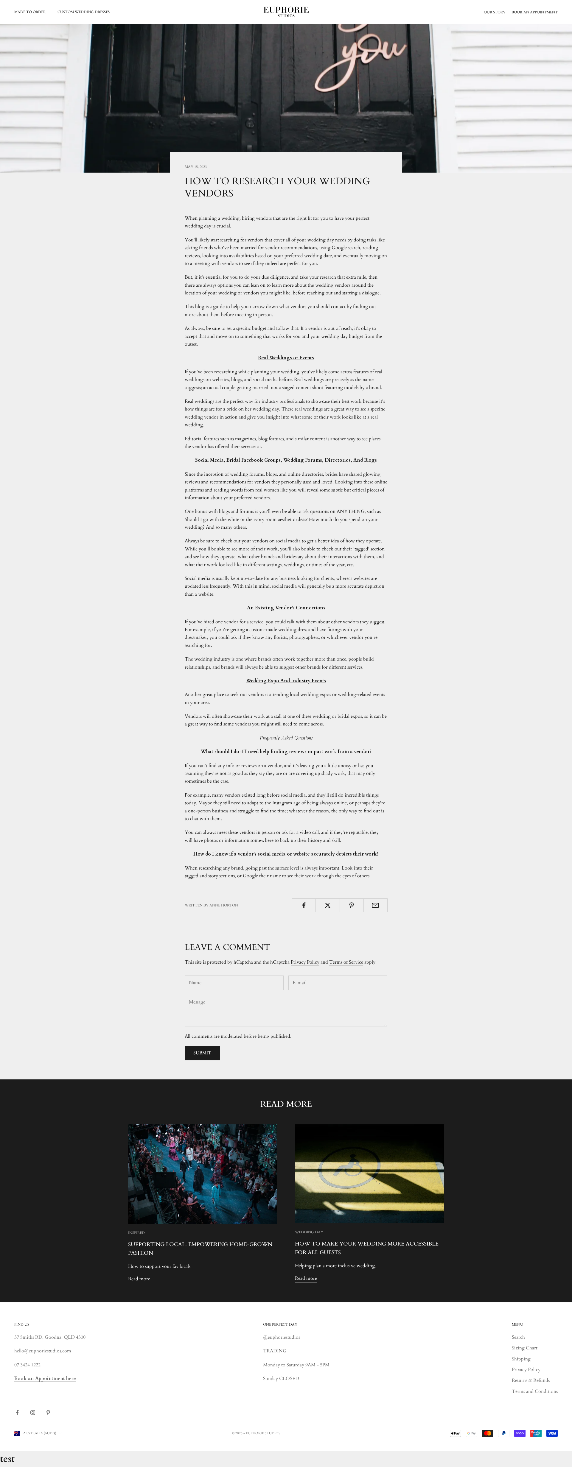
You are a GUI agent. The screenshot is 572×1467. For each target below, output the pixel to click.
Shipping (521, 1359)
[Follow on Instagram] (33, 1413)
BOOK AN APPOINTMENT (535, 12)
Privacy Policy (305, 962)
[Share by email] (375, 905)
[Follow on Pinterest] (48, 1413)
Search (518, 1337)
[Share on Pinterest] (351, 905)
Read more (139, 1279)
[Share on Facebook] (303, 905)
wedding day (309, 1232)
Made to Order (30, 12)
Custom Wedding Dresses (83, 12)
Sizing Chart (524, 1348)
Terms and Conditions (535, 1391)
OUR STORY (495, 12)
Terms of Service (346, 962)
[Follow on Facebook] (17, 1413)
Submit (202, 1053)
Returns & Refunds (531, 1380)
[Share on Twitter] (327, 905)
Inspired (136, 1232)
